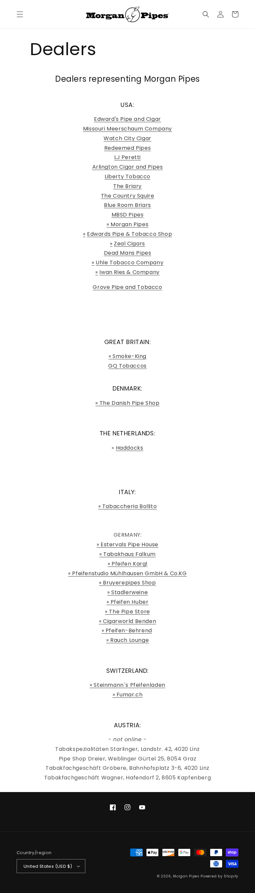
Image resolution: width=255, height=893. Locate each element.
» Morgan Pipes (127, 224)
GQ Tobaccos (127, 366)
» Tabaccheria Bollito (127, 506)
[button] (20, 14)
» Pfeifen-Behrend (127, 630)
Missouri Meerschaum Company (127, 129)
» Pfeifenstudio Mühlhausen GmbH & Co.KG (127, 573)
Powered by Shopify (219, 876)
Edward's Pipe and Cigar (127, 119)
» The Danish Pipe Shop (127, 403)
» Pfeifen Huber (128, 602)
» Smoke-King (127, 356)
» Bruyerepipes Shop (127, 582)
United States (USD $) (48, 866)
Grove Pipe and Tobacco (127, 287)
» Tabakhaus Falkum (127, 554)
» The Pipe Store (127, 611)
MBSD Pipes (128, 215)
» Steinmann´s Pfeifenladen (127, 685)
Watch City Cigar (127, 138)
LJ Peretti (127, 157)
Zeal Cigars (129, 243)
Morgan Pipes (186, 876)
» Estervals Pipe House (127, 544)
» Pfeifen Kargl (127, 564)
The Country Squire (127, 196)
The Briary (127, 186)
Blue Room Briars (127, 205)
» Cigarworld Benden (127, 621)
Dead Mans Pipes (127, 253)
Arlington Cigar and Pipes (127, 167)
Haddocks (129, 448)
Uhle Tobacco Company (129, 262)
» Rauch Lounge (127, 640)
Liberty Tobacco (127, 176)
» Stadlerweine (127, 592)
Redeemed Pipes (127, 148)
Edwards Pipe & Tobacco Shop (129, 234)
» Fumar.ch (128, 694)
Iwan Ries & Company (129, 272)
